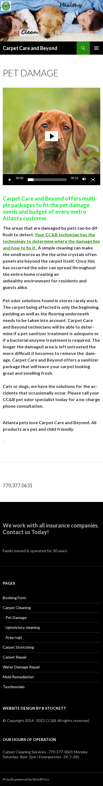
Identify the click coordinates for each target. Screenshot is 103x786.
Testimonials (14, 686)
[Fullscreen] (93, 179)
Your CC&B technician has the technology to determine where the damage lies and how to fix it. (51, 241)
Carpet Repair (15, 657)
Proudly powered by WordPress (26, 779)
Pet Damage (16, 617)
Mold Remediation (18, 676)
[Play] (10, 179)
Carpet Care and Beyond (30, 48)
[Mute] (84, 179)
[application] (51, 136)
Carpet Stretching (18, 647)
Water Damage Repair (21, 667)
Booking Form (14, 597)
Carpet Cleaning (17, 607)
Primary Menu (96, 48)
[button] (51, 136)
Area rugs (13, 637)
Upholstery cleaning (22, 627)
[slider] (47, 179)
